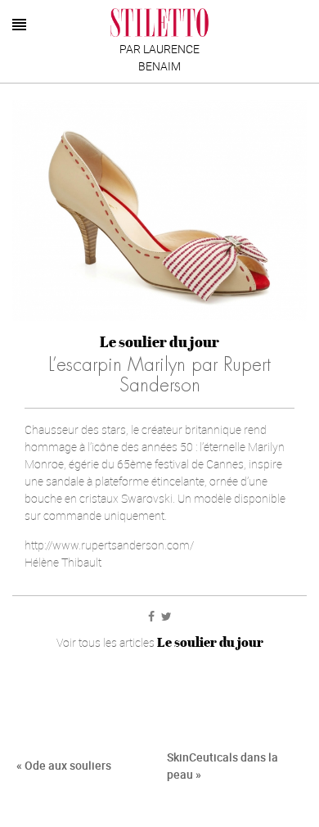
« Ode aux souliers (63, 765)
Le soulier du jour (159, 342)
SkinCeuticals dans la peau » (222, 765)
